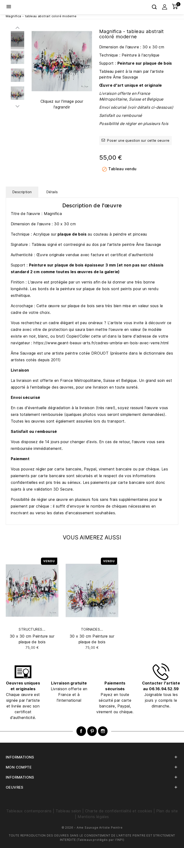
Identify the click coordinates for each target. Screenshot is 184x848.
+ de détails (32, 647)
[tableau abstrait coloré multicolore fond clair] (17, 40)
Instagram (103, 731)
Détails (52, 192)
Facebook (81, 731)
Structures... (32, 629)
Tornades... (92, 629)
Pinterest (92, 731)
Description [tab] (22, 192)
